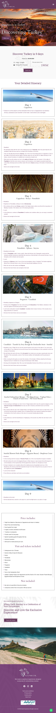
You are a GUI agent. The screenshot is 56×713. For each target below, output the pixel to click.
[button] (53, 4)
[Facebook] (24, 686)
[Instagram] (28, 686)
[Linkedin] (32, 686)
